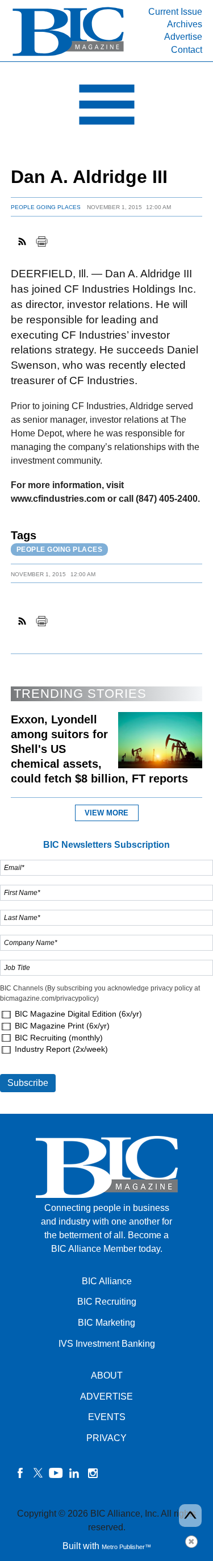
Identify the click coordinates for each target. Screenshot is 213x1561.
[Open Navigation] (106, 107)
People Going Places (46, 207)
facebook (20, 1473)
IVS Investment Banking (107, 1343)
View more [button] (106, 813)
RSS (23, 241)
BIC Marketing (106, 1322)
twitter (38, 1473)
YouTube (56, 1473)
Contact (186, 50)
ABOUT (107, 1375)
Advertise (183, 36)
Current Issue (175, 11)
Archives (184, 24)
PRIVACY (106, 1438)
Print (41, 241)
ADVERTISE (106, 1396)
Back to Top (190, 1515)
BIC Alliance (107, 1281)
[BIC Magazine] (68, 55)
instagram (92, 1473)
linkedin (74, 1473)
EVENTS (107, 1417)
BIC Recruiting (106, 1301)
